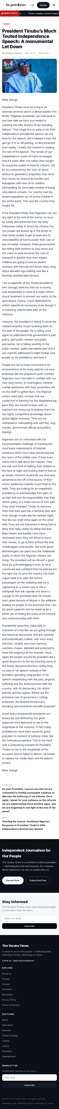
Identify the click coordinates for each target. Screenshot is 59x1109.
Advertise (7, 989)
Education (7, 1051)
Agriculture (7, 1025)
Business (6, 1030)
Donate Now (13, 880)
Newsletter (7, 994)
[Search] (33, 5)
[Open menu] (54, 5)
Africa (5, 1020)
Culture (5, 1046)
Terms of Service (10, 1005)
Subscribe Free (37, 880)
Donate (43, 5)
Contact (6, 984)
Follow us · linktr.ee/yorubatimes (18, 960)
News (7, 24)
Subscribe (29, 926)
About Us (6, 973)
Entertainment (9, 1056)
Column (6, 1041)
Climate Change (10, 1035)
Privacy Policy (9, 999)
